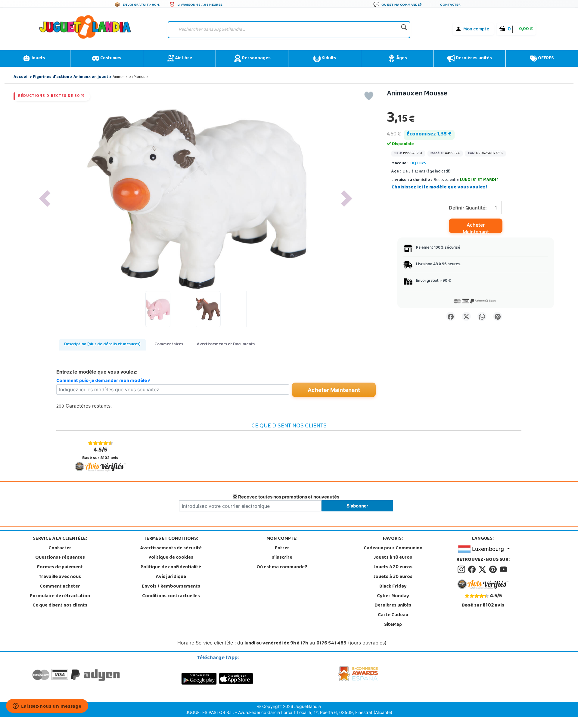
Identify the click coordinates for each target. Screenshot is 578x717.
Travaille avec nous (60, 577)
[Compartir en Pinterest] (497, 316)
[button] (44, 198)
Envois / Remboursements (171, 586)
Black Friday (393, 586)
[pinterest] (494, 569)
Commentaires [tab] (168, 344)
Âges (401, 58)
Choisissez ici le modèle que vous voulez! (439, 187)
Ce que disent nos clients (60, 605)
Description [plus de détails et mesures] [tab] (102, 344)
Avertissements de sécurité (171, 548)
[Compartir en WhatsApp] (481, 316)
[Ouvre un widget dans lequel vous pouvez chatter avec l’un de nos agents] (47, 706)
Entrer (282, 548)
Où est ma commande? (281, 567)
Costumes (110, 58)
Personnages (256, 58)
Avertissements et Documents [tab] (226, 344)
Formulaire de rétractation (60, 596)
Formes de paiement (60, 567)
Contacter (59, 548)
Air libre (183, 58)
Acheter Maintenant (476, 227)
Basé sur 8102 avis (100, 454)
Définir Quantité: (468, 208)
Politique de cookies (170, 558)
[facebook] (473, 569)
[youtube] (504, 569)
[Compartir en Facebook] (450, 316)
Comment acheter (60, 586)
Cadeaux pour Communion (393, 548)
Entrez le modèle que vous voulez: (97, 372)
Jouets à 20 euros (393, 567)
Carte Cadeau (393, 615)
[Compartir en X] (466, 316)
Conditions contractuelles (171, 596)
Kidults (328, 58)
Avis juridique (171, 577)
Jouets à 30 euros (393, 577)
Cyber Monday (393, 596)
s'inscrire (282, 558)
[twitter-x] (483, 569)
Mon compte (476, 29)
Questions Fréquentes (60, 558)
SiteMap (393, 625)
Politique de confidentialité (171, 567)
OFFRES (545, 58)
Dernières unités (473, 58)
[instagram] (462, 569)
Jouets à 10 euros (393, 558)
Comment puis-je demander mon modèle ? (103, 381)
